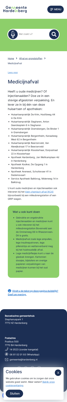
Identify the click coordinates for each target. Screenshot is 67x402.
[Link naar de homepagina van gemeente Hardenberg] (15, 9)
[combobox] (31, 34)
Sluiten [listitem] (14, 393)
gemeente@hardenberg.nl (23, 359)
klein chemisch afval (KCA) (39, 191)
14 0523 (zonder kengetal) (24, 349)
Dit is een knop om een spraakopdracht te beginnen (13, 34)
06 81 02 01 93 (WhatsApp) (24, 354)
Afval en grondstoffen (30, 58)
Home (11, 58)
